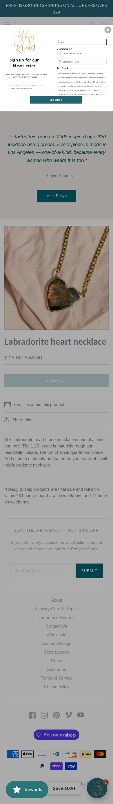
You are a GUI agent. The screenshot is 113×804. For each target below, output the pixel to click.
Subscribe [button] (56, 99)
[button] (107, 29)
